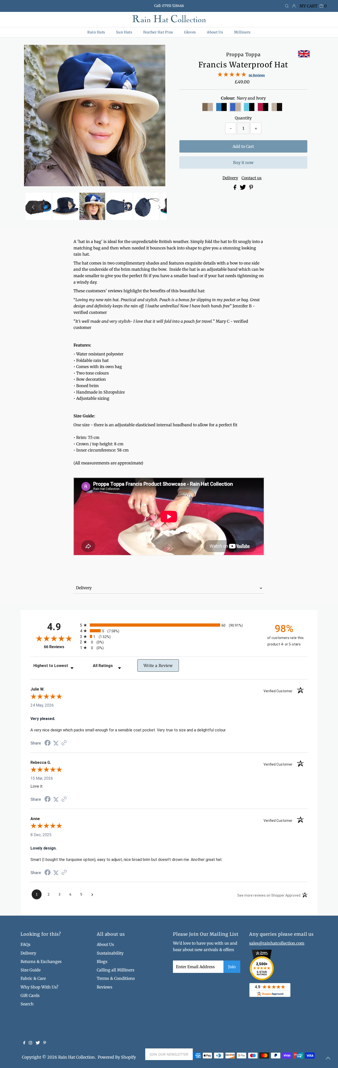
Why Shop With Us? (39, 987)
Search (27, 1003)
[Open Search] (287, 6)
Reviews (104, 987)
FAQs (25, 944)
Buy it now (243, 162)
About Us (105, 944)
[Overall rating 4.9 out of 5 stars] (231, 75)
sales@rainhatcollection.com (276, 943)
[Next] (44, 52)
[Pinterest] (44, 1043)
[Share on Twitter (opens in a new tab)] (56, 743)
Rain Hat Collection (76, 1057)
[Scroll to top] (328, 1058)
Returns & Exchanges (41, 961)
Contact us (251, 178)
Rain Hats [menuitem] (96, 32)
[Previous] (31, 52)
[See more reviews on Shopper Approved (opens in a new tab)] (64, 743)
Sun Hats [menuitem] (124, 32)
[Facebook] (24, 1043)
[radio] (169, 625)
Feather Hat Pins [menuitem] (158, 32)
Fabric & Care (33, 978)
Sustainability (110, 953)
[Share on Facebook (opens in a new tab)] (47, 743)
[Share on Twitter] (243, 188)
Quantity (243, 117)
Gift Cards (30, 995)
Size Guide (31, 969)
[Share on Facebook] (235, 188)
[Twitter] (37, 1043)
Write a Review (158, 665)
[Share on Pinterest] (251, 188)
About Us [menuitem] (215, 32)
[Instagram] (30, 1043)
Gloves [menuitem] (190, 32)
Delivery (230, 178)
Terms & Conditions (116, 978)
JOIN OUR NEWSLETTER (169, 1054)
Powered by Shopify (117, 1057)
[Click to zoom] (157, 52)
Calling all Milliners (115, 969)
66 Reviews (257, 75)
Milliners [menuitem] (242, 32)
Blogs (102, 961)
